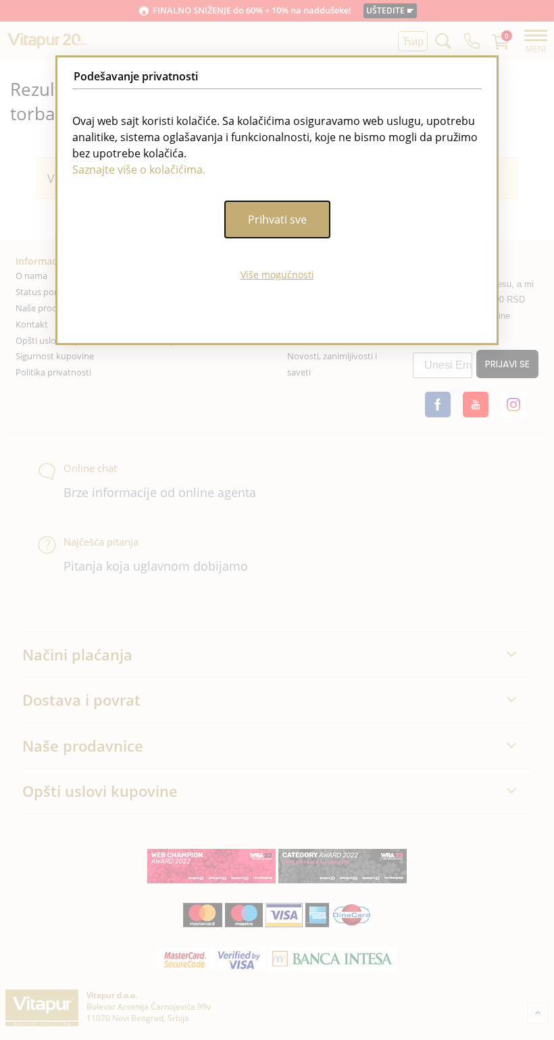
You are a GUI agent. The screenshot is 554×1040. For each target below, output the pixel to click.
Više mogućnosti (277, 274)
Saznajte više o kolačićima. (138, 169)
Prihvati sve (277, 219)
